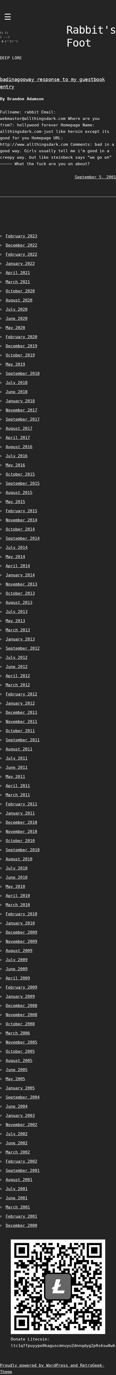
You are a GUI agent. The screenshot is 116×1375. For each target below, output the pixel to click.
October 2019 (20, 355)
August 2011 (19, 749)
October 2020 (20, 291)
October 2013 (20, 593)
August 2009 (19, 950)
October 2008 (20, 1023)
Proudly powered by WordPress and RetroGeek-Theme (52, 1368)
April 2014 (18, 565)
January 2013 (20, 639)
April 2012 (18, 675)
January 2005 (20, 1088)
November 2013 (21, 584)
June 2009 (17, 969)
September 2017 (23, 419)
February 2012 (21, 694)
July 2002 (17, 1133)
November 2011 (21, 721)
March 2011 (18, 794)
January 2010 (20, 923)
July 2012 (17, 657)
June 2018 (17, 391)
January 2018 (20, 401)
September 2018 (23, 373)
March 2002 (18, 1152)
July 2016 (17, 455)
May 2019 (15, 364)
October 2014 (20, 529)
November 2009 (21, 941)
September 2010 (23, 849)
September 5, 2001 (95, 177)
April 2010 (18, 895)
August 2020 (19, 300)
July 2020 (17, 309)
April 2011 (18, 785)
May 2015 (15, 501)
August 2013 (19, 602)
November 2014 (21, 520)
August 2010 (19, 859)
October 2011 (20, 730)
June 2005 (17, 1069)
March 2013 (18, 630)
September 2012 (23, 648)
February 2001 (21, 1216)
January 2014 (20, 575)
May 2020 (15, 327)
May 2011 (15, 776)
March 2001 (18, 1207)
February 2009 (21, 987)
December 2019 (21, 346)
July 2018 (17, 382)
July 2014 (17, 547)
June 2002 (17, 1143)
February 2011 (21, 804)
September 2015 (23, 483)
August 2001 (19, 1179)
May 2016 (15, 465)
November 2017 (21, 410)
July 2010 (17, 868)
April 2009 (18, 978)
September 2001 (23, 1170)
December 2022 (21, 245)
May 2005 (15, 1078)
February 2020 (21, 336)
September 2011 (23, 739)
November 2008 (21, 1014)
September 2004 (23, 1097)
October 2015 (20, 474)
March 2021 (18, 281)
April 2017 (18, 437)
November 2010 (21, 831)
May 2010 (15, 886)
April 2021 (18, 272)
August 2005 (19, 1060)
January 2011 (20, 813)
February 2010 (21, 914)
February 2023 (21, 236)
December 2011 (21, 712)
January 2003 (20, 1115)
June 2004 (17, 1106)
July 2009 (17, 959)
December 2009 (21, 932)
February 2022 (21, 254)
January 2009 (20, 996)
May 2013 (15, 620)
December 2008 (21, 1005)
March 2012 (18, 685)
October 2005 (20, 1051)
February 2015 (21, 510)
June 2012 (17, 666)
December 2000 (21, 1225)
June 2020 (17, 318)
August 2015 (19, 492)
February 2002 (21, 1161)
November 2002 (21, 1124)
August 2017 (19, 428)
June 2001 (17, 1198)
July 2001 (17, 1188)
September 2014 (23, 538)
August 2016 (19, 446)
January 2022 (20, 263)
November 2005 (21, 1042)
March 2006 (18, 1033)
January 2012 (20, 703)
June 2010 (17, 877)
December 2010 (21, 822)
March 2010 (18, 904)
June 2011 (17, 767)
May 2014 (15, 556)
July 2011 (17, 758)
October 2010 (20, 840)
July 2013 (17, 611)
